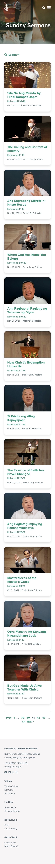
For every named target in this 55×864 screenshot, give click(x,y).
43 (43, 718)
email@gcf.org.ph (13, 766)
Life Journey (10, 828)
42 (38, 718)
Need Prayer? (11, 846)
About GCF (10, 807)
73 (23, 722)
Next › (30, 722)
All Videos (9, 793)
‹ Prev (8, 718)
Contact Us (10, 842)
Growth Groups (12, 811)
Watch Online (11, 786)
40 (28, 718)
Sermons (8, 790)
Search (12, 55)
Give (6, 825)
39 (22, 718)
